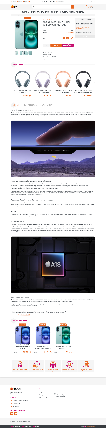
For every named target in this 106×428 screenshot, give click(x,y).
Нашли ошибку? (46, 105)
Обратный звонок (60, 1)
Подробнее (23, 77)
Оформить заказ (91, 426)
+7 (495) (48, 2)
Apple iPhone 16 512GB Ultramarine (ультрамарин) (43, 331)
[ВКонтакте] (83, 37)
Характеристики (30, 105)
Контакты (26, 1)
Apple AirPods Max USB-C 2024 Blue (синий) (22, 75)
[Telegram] (86, 37)
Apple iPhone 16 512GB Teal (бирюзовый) (63, 331)
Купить (56, 45)
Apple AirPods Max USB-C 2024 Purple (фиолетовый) (42, 75)
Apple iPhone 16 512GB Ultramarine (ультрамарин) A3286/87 (22, 330)
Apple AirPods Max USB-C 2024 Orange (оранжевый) (63, 75)
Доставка (14, 1)
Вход (92, 1)
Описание (17, 105)
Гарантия (20, 1)
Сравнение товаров (28, 426)
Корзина (82, 426)
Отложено (37, 426)
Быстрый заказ (68, 45)
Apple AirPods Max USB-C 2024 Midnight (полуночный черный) (83, 75)
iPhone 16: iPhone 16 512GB (24, 314)
